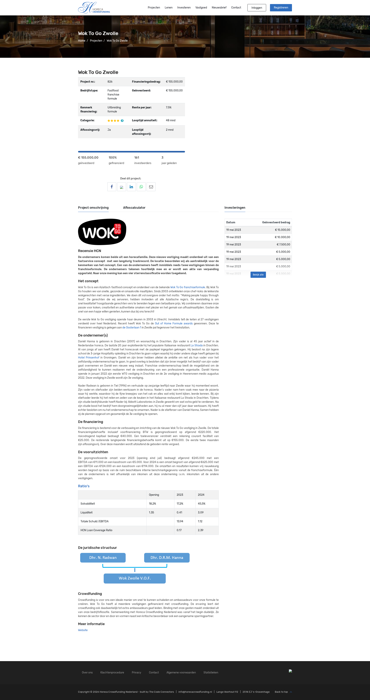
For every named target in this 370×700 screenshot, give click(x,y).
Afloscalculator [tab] (134, 207)
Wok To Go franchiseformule (187, 287)
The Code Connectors (161, 691)
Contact (236, 7)
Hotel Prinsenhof (88, 357)
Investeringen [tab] (235, 207)
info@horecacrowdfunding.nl (195, 691)
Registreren (281, 7)
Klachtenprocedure (112, 672)
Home (81, 40)
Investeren (184, 7)
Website (83, 630)
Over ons (87, 672)
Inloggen (256, 7)
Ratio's (84, 486)
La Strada (197, 345)
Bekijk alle (258, 274)
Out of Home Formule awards (174, 323)
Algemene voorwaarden (181, 672)
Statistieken (211, 672)
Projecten (154, 7)
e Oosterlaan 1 (132, 327)
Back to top (281, 691)
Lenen (168, 7)
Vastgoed (201, 7)
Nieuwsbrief (219, 7)
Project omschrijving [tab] (93, 207)
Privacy (136, 672)
